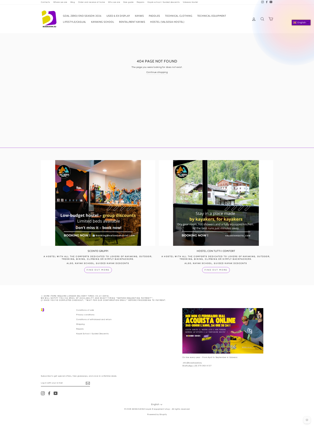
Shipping (80, 324)
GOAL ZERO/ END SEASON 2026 (82, 15)
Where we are (60, 2)
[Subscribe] (88, 383)
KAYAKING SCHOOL (102, 21)
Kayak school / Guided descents (164, 2)
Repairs (140, 2)
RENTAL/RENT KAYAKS (132, 21)
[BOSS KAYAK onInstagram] (43, 393)
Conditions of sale (85, 310)
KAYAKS (139, 15)
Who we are (114, 2)
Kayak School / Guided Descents (92, 334)
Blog (72, 2)
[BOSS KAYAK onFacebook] (49, 393)
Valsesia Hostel (190, 2)
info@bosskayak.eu (192, 363)
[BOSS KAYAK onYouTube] (56, 393)
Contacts (45, 2)
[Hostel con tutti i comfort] (216, 203)
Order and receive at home (91, 2)
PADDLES (154, 15)
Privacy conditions (85, 315)
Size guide (128, 2)
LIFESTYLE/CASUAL (74, 21)
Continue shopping (157, 72)
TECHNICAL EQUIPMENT (211, 15)
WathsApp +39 (190, 366)
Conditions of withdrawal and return (94, 319)
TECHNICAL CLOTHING (178, 15)
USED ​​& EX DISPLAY (118, 15)
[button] (301, 22)
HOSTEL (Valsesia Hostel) (167, 21)
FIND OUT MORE (98, 270)
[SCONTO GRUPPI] (98, 203)
